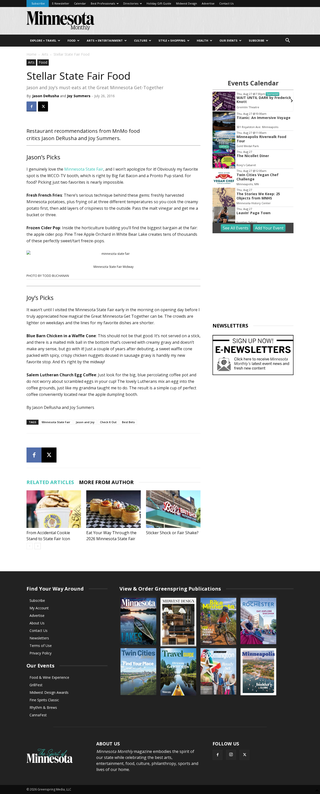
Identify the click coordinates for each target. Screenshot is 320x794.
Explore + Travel (43, 40)
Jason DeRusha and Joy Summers (81, 138)
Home (31, 54)
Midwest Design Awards (49, 692)
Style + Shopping (172, 40)
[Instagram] (231, 755)
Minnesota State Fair (83, 169)
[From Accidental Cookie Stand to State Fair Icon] (53, 509)
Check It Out (108, 422)
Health (202, 40)
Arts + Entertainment (105, 40)
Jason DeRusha (45, 95)
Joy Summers (78, 95)
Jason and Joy (85, 422)
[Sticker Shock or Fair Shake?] (173, 509)
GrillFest (36, 685)
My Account (39, 608)
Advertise (208, 3)
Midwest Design (186, 3)
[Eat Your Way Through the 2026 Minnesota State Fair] (113, 509)
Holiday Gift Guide (158, 3)
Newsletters (39, 638)
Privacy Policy (41, 653)
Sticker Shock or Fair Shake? (172, 532)
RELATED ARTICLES (50, 482)
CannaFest (38, 715)
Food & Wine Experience (49, 677)
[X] (43, 106)
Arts (45, 54)
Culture (140, 40)
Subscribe (38, 3)
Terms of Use (41, 645)
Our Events (229, 40)
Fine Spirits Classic (44, 700)
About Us (37, 623)
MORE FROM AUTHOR (106, 482)
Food (72, 40)
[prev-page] (29, 546)
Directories (130, 3)
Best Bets (128, 422)
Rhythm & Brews (43, 707)
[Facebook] (31, 106)
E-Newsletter (60, 3)
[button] (288, 41)
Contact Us (226, 3)
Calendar (80, 3)
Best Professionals (103, 3)
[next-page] (37, 546)
